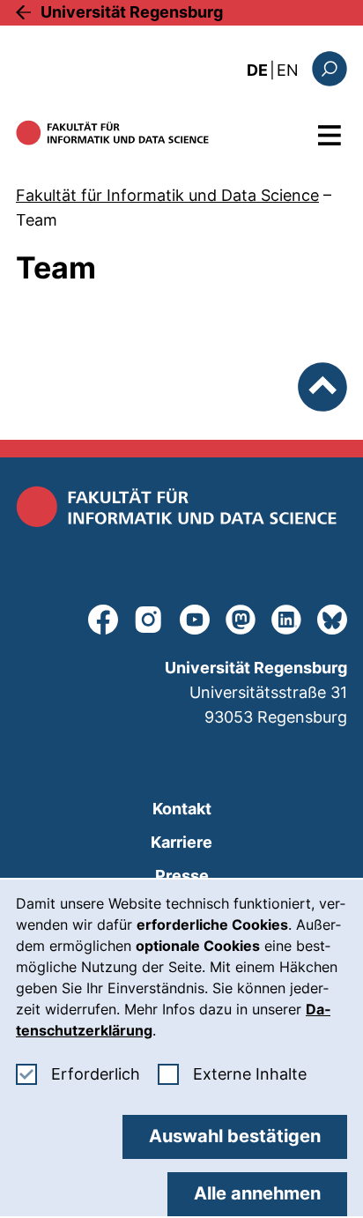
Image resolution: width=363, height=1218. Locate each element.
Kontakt (181, 808)
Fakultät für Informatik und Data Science (167, 195)
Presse (182, 875)
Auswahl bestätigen (235, 1136)
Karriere (181, 842)
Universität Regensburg (132, 12)
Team (36, 220)
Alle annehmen (257, 1193)
